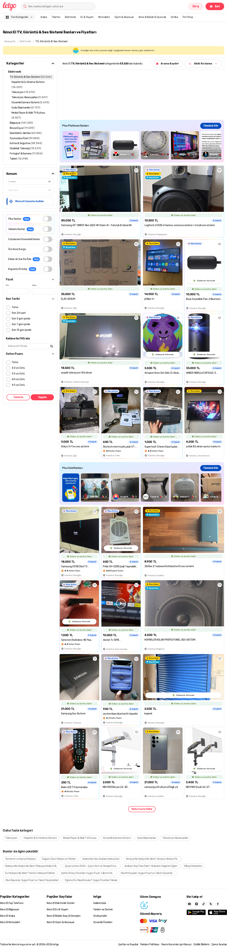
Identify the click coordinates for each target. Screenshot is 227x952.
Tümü (15, 307)
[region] (141, 145)
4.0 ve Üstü (18, 379)
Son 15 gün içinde (21, 329)
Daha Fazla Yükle (141, 809)
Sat (217, 6)
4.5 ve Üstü (18, 384)
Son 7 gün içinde (21, 324)
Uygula (42, 397)
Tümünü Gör (210, 125)
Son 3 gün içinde (21, 318)
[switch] (47, 218)
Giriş (195, 6)
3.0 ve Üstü (18, 367)
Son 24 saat (19, 312)
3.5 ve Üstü (18, 373)
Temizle (18, 397)
